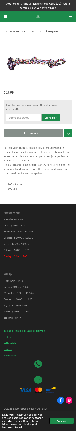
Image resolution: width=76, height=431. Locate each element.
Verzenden (51, 117)
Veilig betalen (10, 343)
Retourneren (10, 355)
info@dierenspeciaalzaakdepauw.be (24, 330)
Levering (8, 349)
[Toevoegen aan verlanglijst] (68, 133)
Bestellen (8, 337)
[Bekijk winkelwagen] (70, 16)
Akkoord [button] (61, 421)
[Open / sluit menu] (6, 16)
